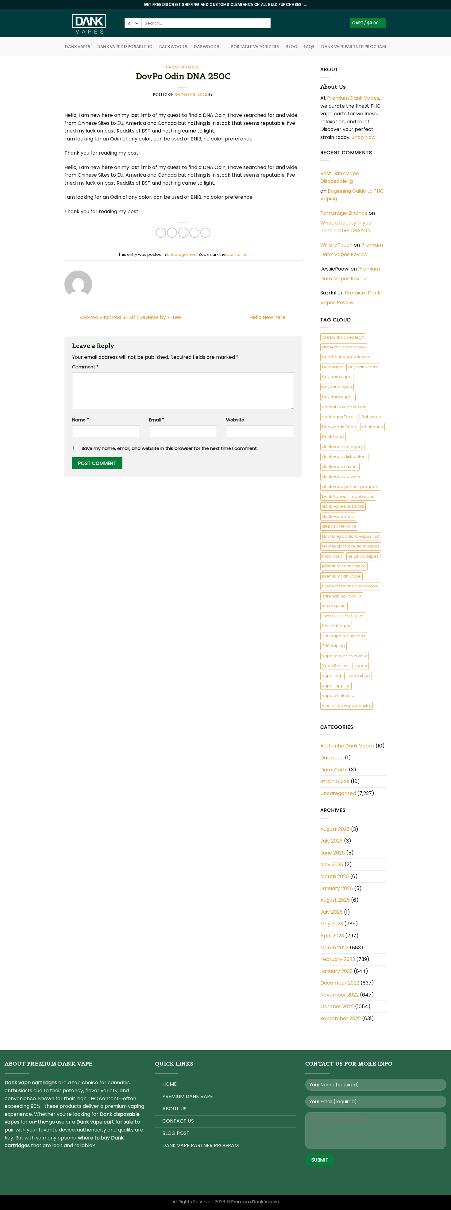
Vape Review (335, 665)
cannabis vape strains (344, 406)
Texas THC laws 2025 (343, 616)
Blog (291, 46)
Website (235, 420)
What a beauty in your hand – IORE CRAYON (346, 226)
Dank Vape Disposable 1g (124, 46)
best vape (332, 367)
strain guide (334, 606)
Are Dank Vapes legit (343, 337)
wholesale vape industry (346, 705)
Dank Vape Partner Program (353, 46)
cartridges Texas (339, 416)
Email (156, 420)
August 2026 (335, 829)
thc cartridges (336, 625)
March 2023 (334, 947)
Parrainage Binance (344, 213)
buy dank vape (337, 376)
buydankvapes (337, 387)
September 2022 (340, 1018)
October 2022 (337, 1006)
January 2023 (336, 971)
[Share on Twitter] (172, 233)
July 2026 (331, 840)
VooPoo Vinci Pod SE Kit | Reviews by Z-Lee (129, 317)
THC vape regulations (343, 636)
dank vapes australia (343, 506)
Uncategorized (183, 67)
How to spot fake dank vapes (351, 546)
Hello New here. (268, 317)
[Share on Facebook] (161, 233)
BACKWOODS (173, 46)
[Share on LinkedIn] (205, 233)
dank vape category (342, 446)
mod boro (332, 556)
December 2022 (339, 982)
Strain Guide (334, 781)
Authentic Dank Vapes (347, 745)
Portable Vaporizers (255, 46)
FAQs (309, 46)
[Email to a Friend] (183, 233)
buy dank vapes (338, 396)
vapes (360, 665)
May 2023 (331, 923)
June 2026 (332, 852)
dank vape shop (338, 516)
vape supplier (336, 685)
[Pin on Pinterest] (194, 233)
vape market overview (344, 656)
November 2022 (339, 994)
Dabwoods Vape (339, 426)
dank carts (372, 426)
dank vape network (341, 476)
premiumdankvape (341, 576)
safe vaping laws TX (341, 596)
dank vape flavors (340, 466)
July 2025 (331, 912)
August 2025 (335, 900)
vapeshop (332, 675)
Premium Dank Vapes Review (351, 249)
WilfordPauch (336, 244)
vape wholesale (338, 695)
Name (80, 420)
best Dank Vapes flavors (346, 356)
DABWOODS (206, 46)
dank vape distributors (344, 456)
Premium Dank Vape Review (350, 586)
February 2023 (337, 959)
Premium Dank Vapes (353, 98)
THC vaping (333, 645)
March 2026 (334, 876)
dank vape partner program (350, 486)
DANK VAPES (78, 46)
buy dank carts (362, 367)
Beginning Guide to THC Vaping (352, 194)
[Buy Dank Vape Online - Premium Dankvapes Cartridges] (89, 23)
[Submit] (276, 23)
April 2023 (332, 935)
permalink (237, 254)
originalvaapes (363, 556)
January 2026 (336, 888)
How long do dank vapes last (351, 536)
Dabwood (371, 416)
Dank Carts (334, 769)
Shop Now (364, 137)
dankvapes (363, 496)
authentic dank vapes (343, 347)
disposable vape (339, 526)
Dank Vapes (334, 496)
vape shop (359, 675)
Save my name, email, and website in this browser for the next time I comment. (170, 448)
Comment (85, 367)
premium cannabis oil (344, 566)
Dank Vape (333, 436)
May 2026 (331, 864)
